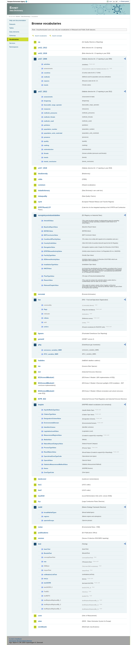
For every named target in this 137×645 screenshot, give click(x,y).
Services (12, 43)
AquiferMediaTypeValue (52, 410)
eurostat (41, 294)
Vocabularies (14, 39)
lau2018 (41, 496)
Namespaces (13, 47)
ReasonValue (48, 280)
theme (46, 468)
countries (47, 73)
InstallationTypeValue (51, 264)
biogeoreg (47, 101)
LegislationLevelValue (51, 431)
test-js (46, 578)
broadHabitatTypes (50, 512)
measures (47, 109)
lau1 (40, 485)
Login (110, 1)
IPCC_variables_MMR (51, 354)
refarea (46, 318)
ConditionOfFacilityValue (52, 239)
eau (45, 561)
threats (46, 153)
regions (46, 516)
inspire (41, 405)
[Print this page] (114, 1)
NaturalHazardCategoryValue (53, 443)
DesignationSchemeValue (52, 418)
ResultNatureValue (50, 452)
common (41, 185)
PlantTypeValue (49, 276)
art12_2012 (42, 48)
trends (46, 85)
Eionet (18, 16)
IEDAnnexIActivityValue (52, 259)
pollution (47, 125)
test (39, 544)
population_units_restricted (53, 133)
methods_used (49, 121)
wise (40, 621)
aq (39, 42)
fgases (41, 333)
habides (41, 360)
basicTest (47, 549)
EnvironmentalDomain (51, 423)
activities (47, 64)
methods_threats (49, 117)
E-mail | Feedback (15, 639)
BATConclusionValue (51, 235)
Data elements (14, 32)
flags (45, 309)
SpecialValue (48, 460)
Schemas (12, 35)
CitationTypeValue (50, 414)
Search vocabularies (41, 35)
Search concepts (57, 35)
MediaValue (48, 439)
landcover (42, 479)
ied (39, 372)
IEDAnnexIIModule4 (46, 391)
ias (39, 366)
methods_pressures (50, 113)
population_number (50, 129)
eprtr (40, 202)
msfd (40, 507)
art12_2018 (42, 53)
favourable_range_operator (53, 105)
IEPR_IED (42, 399)
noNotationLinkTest (50, 574)
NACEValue (47, 268)
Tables (11, 28)
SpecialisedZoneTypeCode (53, 456)
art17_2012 (42, 91)
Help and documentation (17, 20)
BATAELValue (48, 231)
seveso (41, 538)
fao (39, 300)
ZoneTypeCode (49, 472)
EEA (18, 1)
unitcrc (46, 327)
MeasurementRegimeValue (53, 435)
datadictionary (44, 190)
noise (40, 527)
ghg (39, 345)
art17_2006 (42, 59)
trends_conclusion (50, 161)
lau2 (40, 490)
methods (47, 77)
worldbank (42, 627)
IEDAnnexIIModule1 (46, 377)
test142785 (47, 583)
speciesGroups (49, 520)
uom (40, 616)
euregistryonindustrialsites (49, 215)
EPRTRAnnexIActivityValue (53, 251)
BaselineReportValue (51, 227)
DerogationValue (49, 247)
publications (43, 533)
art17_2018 (42, 168)
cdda (40, 179)
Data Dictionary (25, 16)
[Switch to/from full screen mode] (117, 1)
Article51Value (48, 220)
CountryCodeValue (50, 243)
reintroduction (48, 149)
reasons (46, 81)
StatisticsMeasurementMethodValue (56, 464)
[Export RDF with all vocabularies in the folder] (125, 59)
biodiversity (43, 174)
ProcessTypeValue (50, 447)
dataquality (42, 196)
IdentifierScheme (49, 427)
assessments (48, 97)
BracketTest (48, 553)
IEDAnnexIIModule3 (46, 383)
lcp (39, 501)
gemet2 (41, 339)
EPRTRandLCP (44, 207)
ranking (46, 145)
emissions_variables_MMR (53, 350)
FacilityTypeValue (50, 255)
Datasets (12, 24)
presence (47, 137)
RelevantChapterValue (51, 285)
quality (46, 141)
